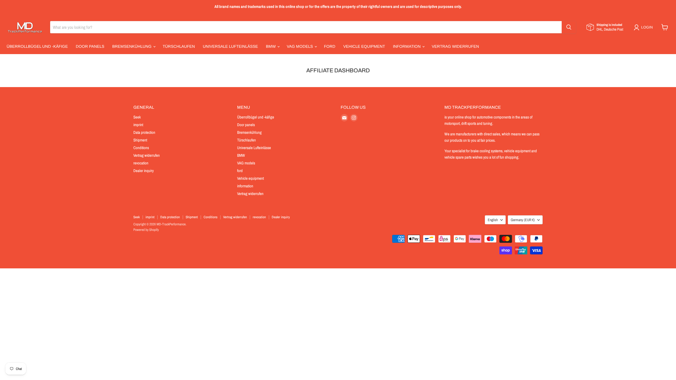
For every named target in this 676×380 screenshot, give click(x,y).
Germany (523, 219)
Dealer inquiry (143, 170)
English (493, 219)
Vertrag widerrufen (455, 46)
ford (329, 46)
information (407, 46)
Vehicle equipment (364, 46)
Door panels (90, 46)
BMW (271, 46)
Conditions (141, 147)
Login (647, 27)
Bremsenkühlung (132, 46)
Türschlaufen (179, 46)
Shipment (140, 140)
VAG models (300, 46)
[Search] (569, 27)
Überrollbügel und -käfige (37, 46)
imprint (138, 124)
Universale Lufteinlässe (230, 46)
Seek (137, 117)
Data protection (144, 132)
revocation (140, 163)
